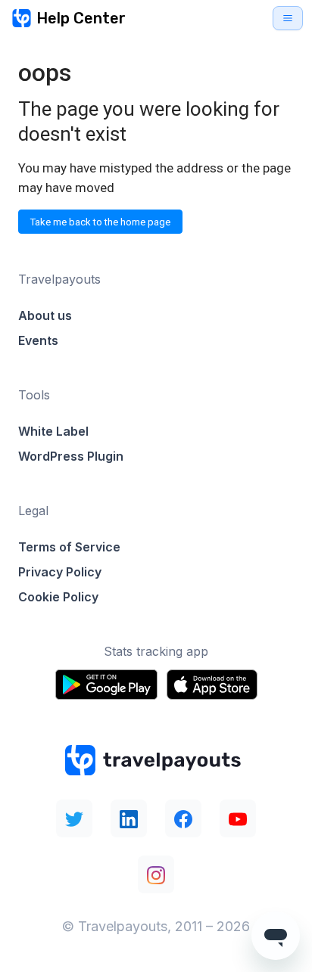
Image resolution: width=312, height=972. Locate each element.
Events (38, 340)
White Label (53, 431)
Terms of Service (69, 546)
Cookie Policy (58, 596)
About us (45, 315)
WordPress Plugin (70, 456)
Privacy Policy (59, 571)
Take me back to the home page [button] (100, 222)
